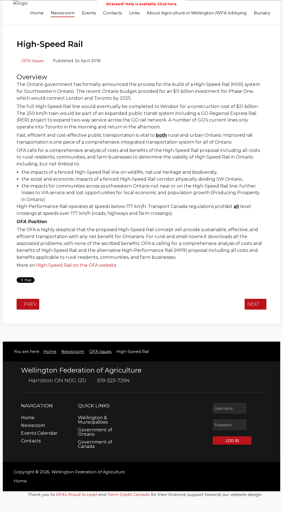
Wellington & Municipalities (93, 420)
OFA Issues (33, 60)
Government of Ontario (95, 432)
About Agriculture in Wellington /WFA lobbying (197, 12)
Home (37, 12)
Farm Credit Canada (129, 494)
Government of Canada (95, 444)
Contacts (112, 12)
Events (89, 12)
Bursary (262, 12)
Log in (232, 440)
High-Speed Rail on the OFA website (76, 265)
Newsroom (63, 12)
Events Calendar (39, 433)
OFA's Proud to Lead (76, 494)
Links (134, 12)
